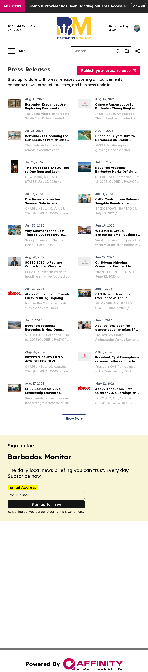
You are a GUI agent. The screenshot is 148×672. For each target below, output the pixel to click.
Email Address (23, 487)
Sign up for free (46, 504)
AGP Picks (12, 6)
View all (139, 6)
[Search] (117, 51)
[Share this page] (137, 51)
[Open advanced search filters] (127, 51)
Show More (74, 418)
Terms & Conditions (69, 512)
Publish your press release (106, 70)
